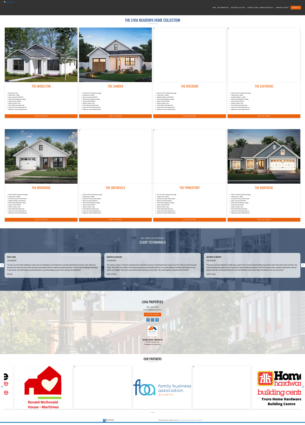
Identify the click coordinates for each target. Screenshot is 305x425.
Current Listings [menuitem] (252, 7)
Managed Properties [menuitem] (266, 7)
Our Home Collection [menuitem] (238, 7)
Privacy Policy (182, 420)
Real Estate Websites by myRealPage (194, 420)
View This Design (41, 116)
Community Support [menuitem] (282, 7)
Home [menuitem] (214, 7)
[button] (296, 7)
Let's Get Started (152, 314)
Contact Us (295, 7)
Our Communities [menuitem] (222, 7)
